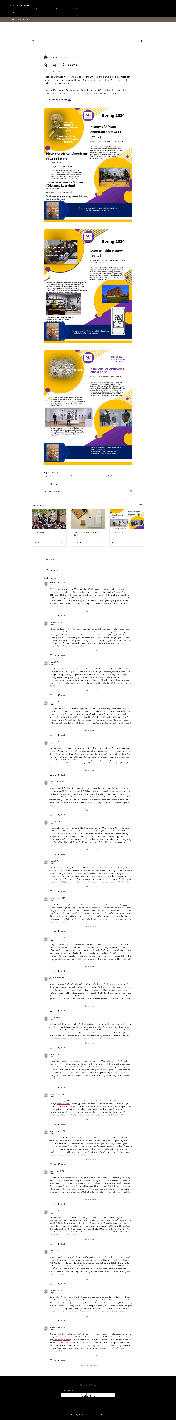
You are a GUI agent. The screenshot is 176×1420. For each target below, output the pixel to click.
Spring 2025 (117, 533)
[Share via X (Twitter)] (51, 484)
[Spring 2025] (127, 519)
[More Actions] (130, 583)
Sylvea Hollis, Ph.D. (19, 5)
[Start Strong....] (49, 519)
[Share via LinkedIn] (56, 484)
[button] (141, 41)
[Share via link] (62, 484)
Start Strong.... (41, 533)
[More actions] (130, 57)
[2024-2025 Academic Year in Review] (88, 519)
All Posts (35, 41)
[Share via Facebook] (45, 484)
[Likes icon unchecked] (51, 615)
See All (141, 505)
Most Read (47, 41)
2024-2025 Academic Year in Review (86, 534)
